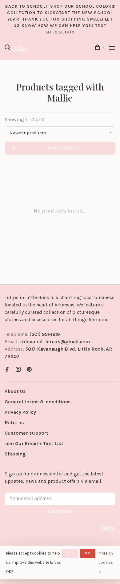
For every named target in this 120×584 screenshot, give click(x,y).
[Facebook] (7, 370)
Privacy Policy (20, 412)
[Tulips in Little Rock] (108, 528)
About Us (15, 391)
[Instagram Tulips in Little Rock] (18, 370)
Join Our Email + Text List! (35, 443)
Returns (14, 422)
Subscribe (60, 511)
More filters (64, 148)
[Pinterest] (29, 370)
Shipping (15, 454)
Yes (70, 553)
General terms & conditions (38, 402)
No (87, 553)
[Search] (8, 48)
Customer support (26, 433)
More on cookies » (105, 562)
